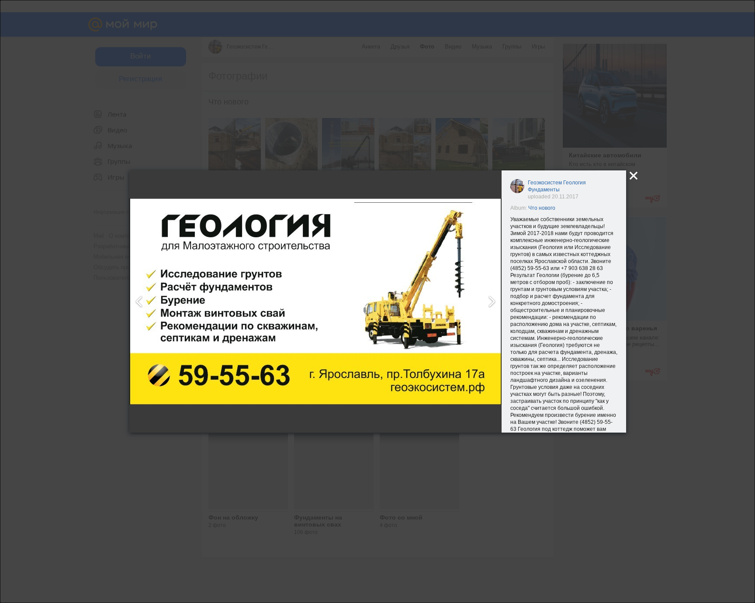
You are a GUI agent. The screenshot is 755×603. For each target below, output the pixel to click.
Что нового (541, 208)
